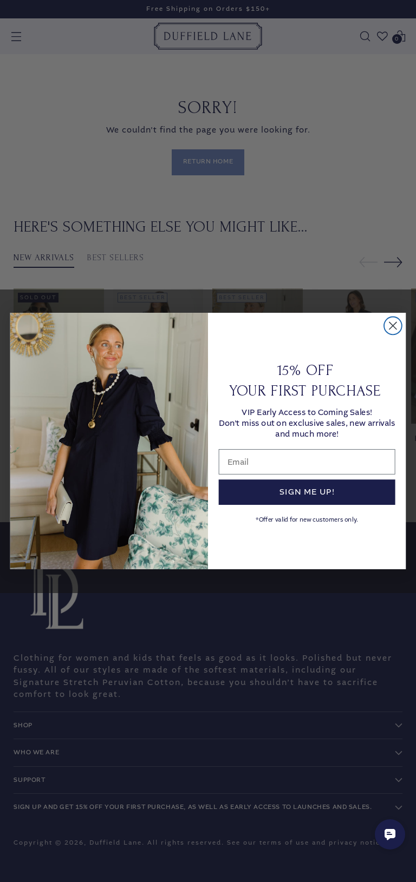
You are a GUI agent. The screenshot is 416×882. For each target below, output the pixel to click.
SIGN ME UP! (307, 491)
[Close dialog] (393, 325)
